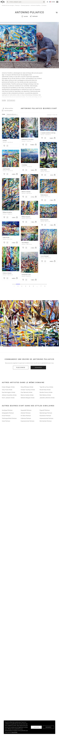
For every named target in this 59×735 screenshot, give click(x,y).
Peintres (17, 5)
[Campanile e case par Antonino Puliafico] (29, 262)
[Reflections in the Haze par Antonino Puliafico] (29, 128)
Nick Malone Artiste (45, 395)
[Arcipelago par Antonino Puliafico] (29, 156)
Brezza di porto (44, 219)
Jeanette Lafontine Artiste (47, 397)
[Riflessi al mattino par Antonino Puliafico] (10, 194)
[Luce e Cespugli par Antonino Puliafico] (48, 241)
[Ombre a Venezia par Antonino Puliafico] (10, 259)
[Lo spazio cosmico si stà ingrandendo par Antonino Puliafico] (48, 124)
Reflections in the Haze (27, 139)
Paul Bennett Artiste (26, 392)
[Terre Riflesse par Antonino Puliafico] (29, 233)
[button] (57, 2)
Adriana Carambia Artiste (9, 395)
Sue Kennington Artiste (8, 392)
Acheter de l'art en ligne (8, 5)
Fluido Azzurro (44, 195)
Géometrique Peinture (46, 413)
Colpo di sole (6, 237)
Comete (5, 140)
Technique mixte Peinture (9, 418)
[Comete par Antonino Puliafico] (10, 128)
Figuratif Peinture (45, 410)
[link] (43, 1)
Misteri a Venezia (26, 191)
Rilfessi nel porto (26, 216)
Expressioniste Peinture (27, 421)
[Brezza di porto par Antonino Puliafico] (48, 211)
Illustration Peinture (45, 415)
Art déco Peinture (26, 415)
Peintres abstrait (25, 5)
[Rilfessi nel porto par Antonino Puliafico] (29, 208)
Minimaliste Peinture (46, 421)
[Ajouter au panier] (35, 144)
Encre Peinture (6, 415)
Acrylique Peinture (7, 410)
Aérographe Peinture (8, 413)
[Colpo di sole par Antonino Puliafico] (10, 228)
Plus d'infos (20, 367)
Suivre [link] (25, 16)
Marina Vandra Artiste (27, 395)
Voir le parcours (11, 100)
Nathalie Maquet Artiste (27, 397)
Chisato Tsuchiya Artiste (28, 389)
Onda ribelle (44, 169)
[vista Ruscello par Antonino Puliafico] (10, 158)
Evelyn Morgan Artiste (8, 387)
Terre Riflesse (25, 242)
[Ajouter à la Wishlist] (4, 145)
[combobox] (11, 114)
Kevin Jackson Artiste (8, 397)
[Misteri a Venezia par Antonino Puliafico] (29, 182)
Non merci (48, 727)
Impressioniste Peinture (46, 418)
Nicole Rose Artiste (45, 389)
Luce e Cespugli (45, 256)
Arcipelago (24, 165)
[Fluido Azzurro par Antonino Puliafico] (48, 186)
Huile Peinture (6, 421)
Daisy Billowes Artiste (27, 387)
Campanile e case (26, 274)
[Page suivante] (45, 286)
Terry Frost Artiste (7, 389)
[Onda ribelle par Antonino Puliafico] (48, 155)
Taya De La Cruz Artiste (46, 387)
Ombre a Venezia (7, 273)
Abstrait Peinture (25, 413)
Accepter (36, 727)
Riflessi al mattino (7, 212)
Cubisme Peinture (26, 418)
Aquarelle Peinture (26, 410)
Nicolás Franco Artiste (46, 392)
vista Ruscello (6, 169)
